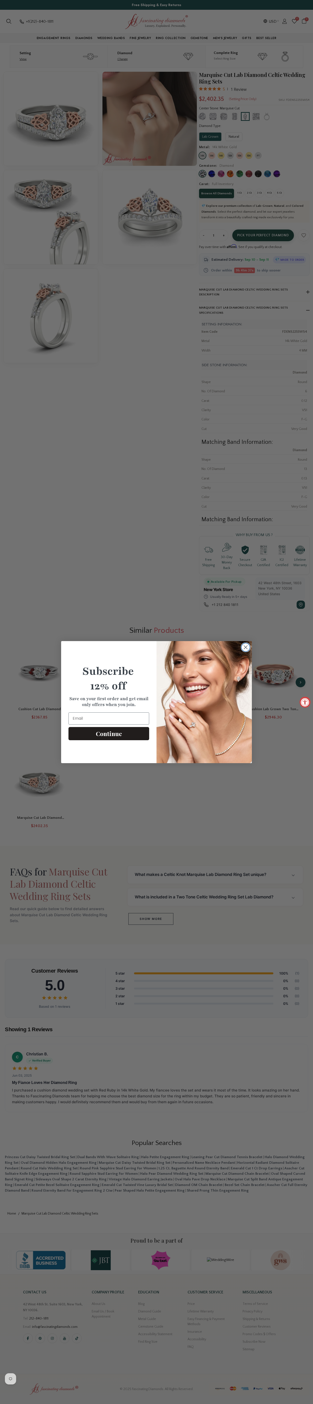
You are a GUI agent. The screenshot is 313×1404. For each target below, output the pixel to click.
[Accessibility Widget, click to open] (305, 702)
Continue (109, 733)
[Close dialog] (245, 647)
